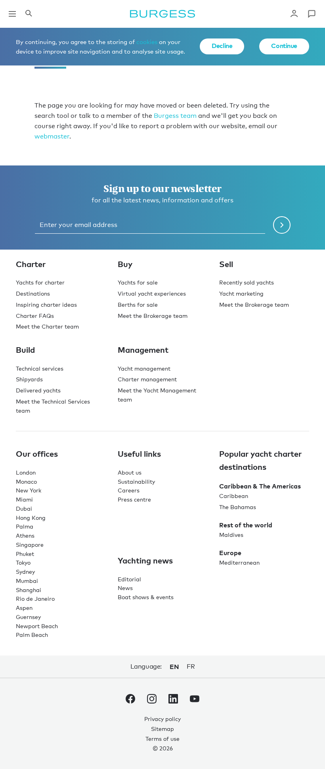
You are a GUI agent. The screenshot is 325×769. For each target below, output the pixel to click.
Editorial (129, 579)
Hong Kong (31, 517)
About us (129, 472)
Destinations (33, 293)
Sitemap (162, 728)
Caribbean (233, 495)
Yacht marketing (241, 293)
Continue (284, 46)
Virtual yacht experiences (152, 293)
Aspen (24, 607)
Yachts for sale (138, 282)
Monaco (26, 481)
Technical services (39, 368)
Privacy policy (162, 718)
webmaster (51, 136)
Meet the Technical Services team (53, 406)
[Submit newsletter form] (282, 225)
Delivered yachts (38, 390)
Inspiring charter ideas (46, 304)
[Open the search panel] (28, 14)
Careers (129, 490)
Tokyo (23, 562)
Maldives (231, 534)
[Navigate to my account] (294, 14)
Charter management (147, 379)
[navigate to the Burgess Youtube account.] (194, 700)
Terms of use (162, 738)
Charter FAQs (35, 315)
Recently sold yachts (246, 282)
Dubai (24, 508)
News (125, 587)
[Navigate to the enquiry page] (311, 14)
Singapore (30, 544)
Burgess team (175, 115)
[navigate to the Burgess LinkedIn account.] (173, 700)
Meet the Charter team (47, 326)
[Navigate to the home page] (162, 14)
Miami (24, 499)
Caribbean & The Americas (260, 486)
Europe (230, 553)
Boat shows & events (146, 597)
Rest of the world (245, 525)
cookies (146, 41)
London (26, 472)
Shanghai (28, 589)
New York (28, 490)
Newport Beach (37, 626)
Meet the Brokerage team (152, 315)
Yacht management (144, 368)
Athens (25, 535)
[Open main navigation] (12, 14)
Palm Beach (32, 634)
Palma (24, 526)
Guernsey (28, 616)
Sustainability (136, 481)
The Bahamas (237, 507)
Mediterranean (239, 562)
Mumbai (27, 580)
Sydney (25, 571)
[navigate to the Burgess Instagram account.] (152, 700)
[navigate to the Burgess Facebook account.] (130, 700)
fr (191, 666)
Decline (222, 46)
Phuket (25, 553)
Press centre (134, 499)
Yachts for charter (40, 282)
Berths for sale (138, 304)
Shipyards (29, 379)
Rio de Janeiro (35, 598)
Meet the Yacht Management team (157, 395)
